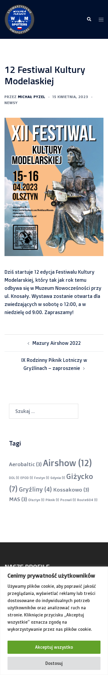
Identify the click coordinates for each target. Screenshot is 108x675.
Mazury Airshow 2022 (56, 343)
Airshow (67, 462)
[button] (88, 19)
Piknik (52, 500)
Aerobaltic (25, 464)
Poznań (68, 500)
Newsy (11, 102)
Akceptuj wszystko (54, 647)
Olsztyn (36, 500)
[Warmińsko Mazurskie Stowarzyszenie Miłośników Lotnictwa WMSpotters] (19, 19)
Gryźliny (35, 489)
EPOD (26, 478)
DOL (14, 478)
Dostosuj (54, 663)
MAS (18, 499)
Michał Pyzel (31, 96)
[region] (54, 621)
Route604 (87, 500)
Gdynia (57, 478)
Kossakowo (71, 489)
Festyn (41, 478)
